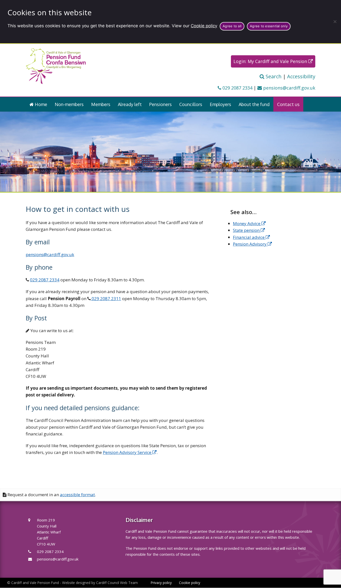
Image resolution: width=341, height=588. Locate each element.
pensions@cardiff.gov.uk (288, 88)
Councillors (190, 104)
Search (273, 76)
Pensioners (160, 104)
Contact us (288, 104)
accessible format (77, 494)
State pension (247, 230)
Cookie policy (204, 25)
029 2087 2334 (236, 88)
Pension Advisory (250, 244)
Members (100, 104)
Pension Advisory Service (127, 452)
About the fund (254, 104)
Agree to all (232, 26)
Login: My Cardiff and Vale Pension (270, 61)
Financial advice (249, 237)
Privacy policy (161, 582)
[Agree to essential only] (334, 21)
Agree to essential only (269, 26)
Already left (130, 104)
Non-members (69, 104)
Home (40, 104)
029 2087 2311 (106, 298)
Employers (220, 104)
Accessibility (301, 76)
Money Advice (247, 223)
